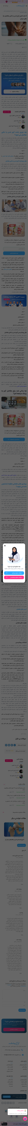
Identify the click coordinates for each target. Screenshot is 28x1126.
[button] (5, 545)
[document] (14, 563)
